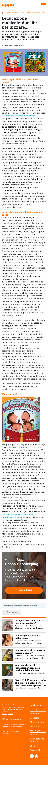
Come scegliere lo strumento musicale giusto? (30, 654)
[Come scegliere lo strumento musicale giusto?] (7, 655)
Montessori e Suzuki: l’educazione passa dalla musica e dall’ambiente (30, 669)
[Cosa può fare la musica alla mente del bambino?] (7, 625)
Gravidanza (35, 705)
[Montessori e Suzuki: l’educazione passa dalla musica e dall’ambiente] (7, 670)
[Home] (2, 12)
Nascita (33, 709)
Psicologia (35, 730)
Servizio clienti (37, 750)
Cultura (7, 12)
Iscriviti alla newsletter (13, 719)
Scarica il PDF (24, 590)
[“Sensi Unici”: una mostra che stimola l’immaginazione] (7, 684)
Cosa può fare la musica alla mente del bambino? (30, 624)
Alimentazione (37, 722)
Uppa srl (10, 705)
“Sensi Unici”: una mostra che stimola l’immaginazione (30, 684)
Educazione (36, 718)
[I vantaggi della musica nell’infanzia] (7, 640)
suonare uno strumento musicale (18, 115)
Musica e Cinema (18, 12)
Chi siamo (35, 746)
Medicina (34, 726)
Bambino (34, 713)
